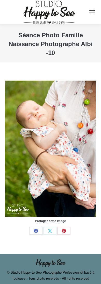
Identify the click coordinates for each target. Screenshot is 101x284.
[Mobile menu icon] (92, 12)
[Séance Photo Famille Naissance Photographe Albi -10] (50, 149)
